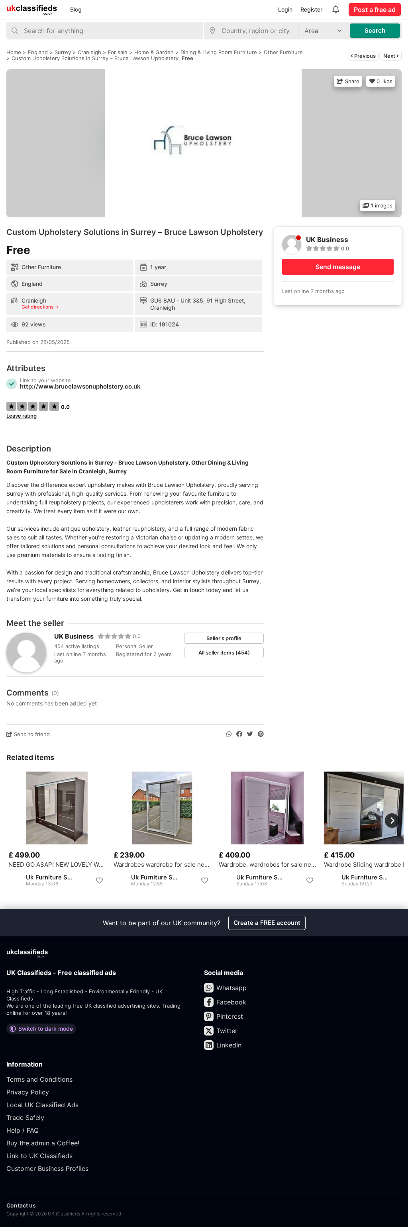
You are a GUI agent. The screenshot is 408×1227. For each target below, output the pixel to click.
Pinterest (229, 1016)
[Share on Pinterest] (261, 734)
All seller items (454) (224, 652)
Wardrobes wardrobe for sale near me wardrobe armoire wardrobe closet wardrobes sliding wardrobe (162, 864)
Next (389, 56)
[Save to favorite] (99, 880)
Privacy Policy (27, 1092)
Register (311, 9)
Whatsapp (231, 988)
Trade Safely (25, 1117)
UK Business (74, 636)
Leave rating (21, 415)
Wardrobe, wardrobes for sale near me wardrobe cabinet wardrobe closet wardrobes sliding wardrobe (267, 864)
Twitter (226, 1031)
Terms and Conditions (39, 1079)
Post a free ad (375, 10)
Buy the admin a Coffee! (42, 1143)
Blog (76, 9)
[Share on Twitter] (250, 734)
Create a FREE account (266, 922)
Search (375, 30)
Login (285, 9)
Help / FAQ (22, 1130)
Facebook (231, 1002)
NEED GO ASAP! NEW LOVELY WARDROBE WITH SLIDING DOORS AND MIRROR (57, 864)
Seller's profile (223, 638)
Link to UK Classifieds (39, 1156)
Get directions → (40, 307)
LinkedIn (228, 1045)
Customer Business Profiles (47, 1168)
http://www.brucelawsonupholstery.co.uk (80, 386)
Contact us (21, 1205)
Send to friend (31, 734)
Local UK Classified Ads (42, 1105)
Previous (364, 56)
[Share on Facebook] (239, 734)
